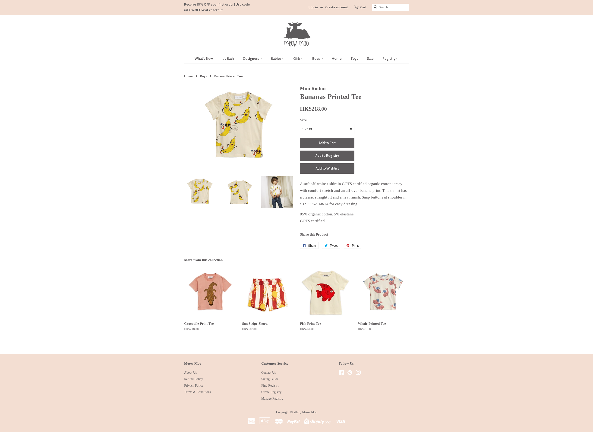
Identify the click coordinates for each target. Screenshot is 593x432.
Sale (370, 59)
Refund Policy (193, 379)
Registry (389, 59)
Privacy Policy (193, 385)
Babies (276, 59)
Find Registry (270, 385)
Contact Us (268, 372)
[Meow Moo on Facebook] (341, 373)
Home (337, 59)
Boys (316, 59)
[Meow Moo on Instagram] (358, 373)
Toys (354, 59)
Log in (313, 7)
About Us (190, 372)
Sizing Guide (269, 379)
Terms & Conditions (197, 392)
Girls (297, 59)
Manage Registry (272, 398)
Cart (363, 7)
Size (303, 120)
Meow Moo (309, 412)
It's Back (228, 59)
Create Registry (271, 392)
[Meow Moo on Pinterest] (349, 373)
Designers (251, 59)
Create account (336, 7)
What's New (204, 59)
